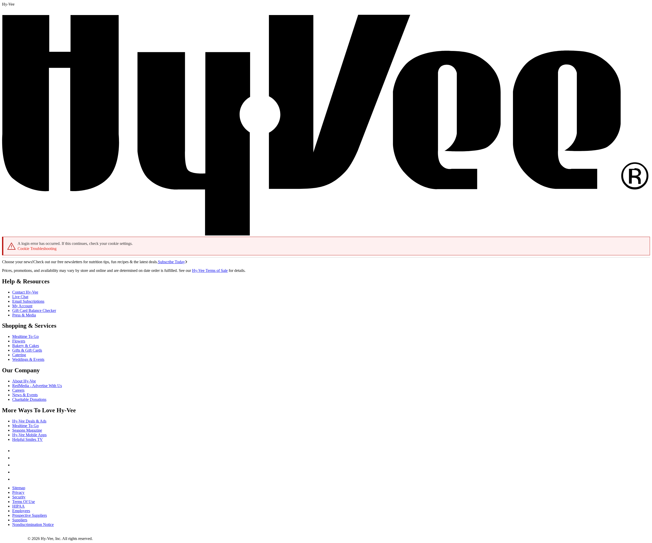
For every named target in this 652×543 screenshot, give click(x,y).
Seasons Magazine (27, 430)
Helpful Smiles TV (27, 439)
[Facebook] (15, 450)
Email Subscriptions (28, 301)
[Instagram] (15, 479)
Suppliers (19, 520)
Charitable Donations (29, 399)
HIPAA (18, 506)
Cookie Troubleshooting (37, 248)
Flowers (18, 341)
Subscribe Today (171, 262)
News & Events (25, 395)
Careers (18, 390)
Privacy (18, 492)
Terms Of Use (23, 501)
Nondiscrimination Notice (33, 524)
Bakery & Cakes (25, 345)
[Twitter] (15, 465)
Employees (21, 511)
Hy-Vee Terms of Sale (210, 270)
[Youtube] (15, 472)
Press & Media (24, 315)
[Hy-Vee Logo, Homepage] (15, 538)
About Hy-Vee (24, 381)
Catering (19, 355)
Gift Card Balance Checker (34, 310)
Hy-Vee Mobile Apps (29, 435)
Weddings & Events (28, 359)
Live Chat (20, 297)
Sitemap (18, 488)
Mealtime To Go (25, 336)
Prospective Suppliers (29, 515)
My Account (22, 306)
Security (18, 497)
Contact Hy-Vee (25, 292)
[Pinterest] (15, 458)
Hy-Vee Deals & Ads (29, 421)
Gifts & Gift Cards (27, 350)
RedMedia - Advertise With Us (37, 385)
